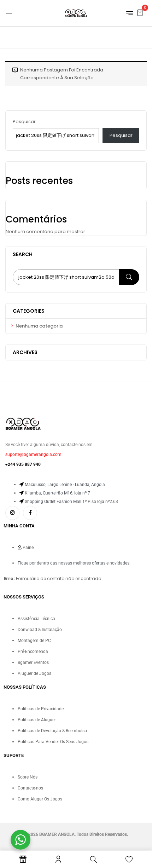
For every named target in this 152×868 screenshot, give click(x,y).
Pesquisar (24, 121)
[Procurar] (129, 277)
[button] (140, 12)
